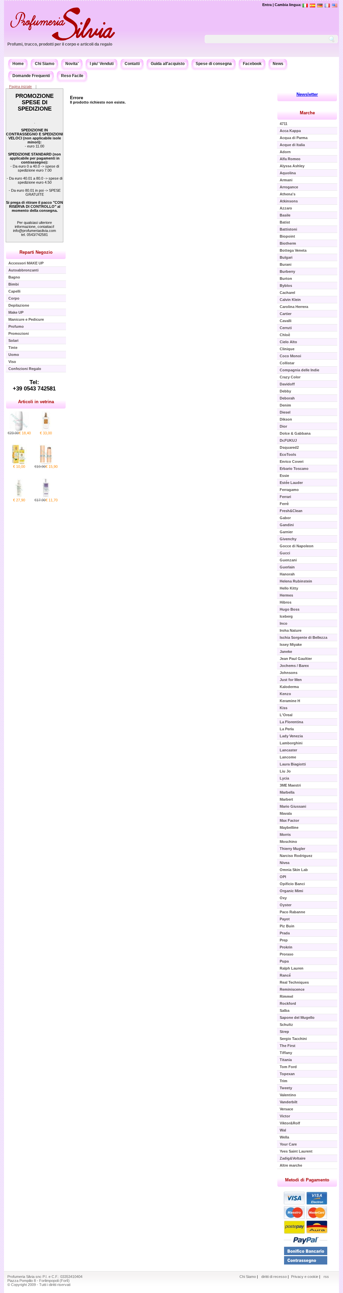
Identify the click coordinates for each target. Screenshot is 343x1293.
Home (18, 63)
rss (326, 1277)
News (278, 63)
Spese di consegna (214, 63)
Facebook (252, 63)
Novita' (72, 63)
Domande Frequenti (31, 75)
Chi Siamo (44, 63)
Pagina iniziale (20, 86)
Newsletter (307, 94)
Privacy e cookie (305, 1277)
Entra (267, 5)
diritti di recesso (274, 1277)
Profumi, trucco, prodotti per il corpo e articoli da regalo (59, 44)
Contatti (132, 63)
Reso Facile (72, 75)
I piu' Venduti (102, 63)
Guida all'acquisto (168, 63)
